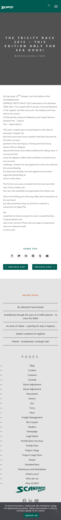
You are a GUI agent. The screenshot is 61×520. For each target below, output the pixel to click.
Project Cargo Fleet (32, 455)
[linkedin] (25, 256)
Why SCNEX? (32, 483)
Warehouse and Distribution (32, 469)
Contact (32, 370)
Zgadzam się (31, 515)
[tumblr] (40, 256)
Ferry (32, 408)
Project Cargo (32, 450)
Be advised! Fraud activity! (31, 307)
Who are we (32, 478)
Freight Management (32, 417)
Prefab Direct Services (32, 440)
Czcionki (32, 379)
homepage (32, 431)
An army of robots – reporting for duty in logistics (30, 326)
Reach (32, 459)
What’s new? (32, 474)
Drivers (32, 398)
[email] (47, 256)
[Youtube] (36, 501)
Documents (32, 393)
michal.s (32, 56)
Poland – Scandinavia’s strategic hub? (30, 341)
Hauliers (32, 426)
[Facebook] (24, 501)
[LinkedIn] (30, 501)
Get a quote (32, 422)
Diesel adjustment (32, 384)
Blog (32, 365)
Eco (32, 403)
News (42, 56)
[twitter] (18, 256)
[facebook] (11, 256)
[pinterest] (32, 256)
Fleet (32, 412)
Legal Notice (32, 436)
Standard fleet (32, 464)
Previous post (17, 267)
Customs (32, 375)
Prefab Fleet (32, 445)
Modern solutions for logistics (30, 333)
